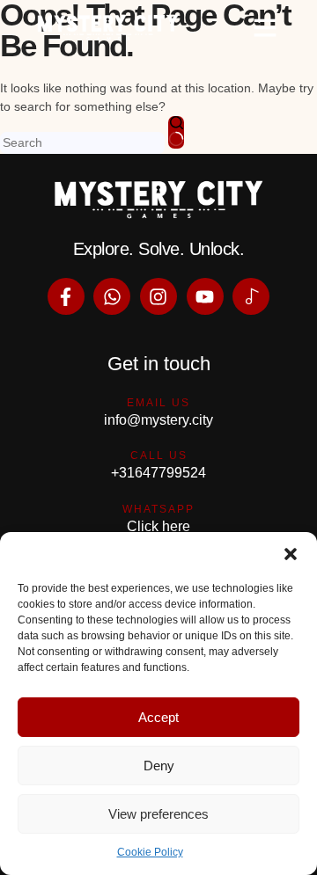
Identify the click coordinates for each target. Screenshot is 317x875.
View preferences (158, 813)
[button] (290, 554)
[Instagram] (158, 296)
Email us (158, 403)
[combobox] (82, 143)
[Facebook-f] (66, 296)
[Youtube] (205, 296)
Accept (158, 717)
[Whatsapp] (111, 296)
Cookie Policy (150, 852)
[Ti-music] (250, 296)
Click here (158, 526)
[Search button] (176, 132)
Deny (159, 765)
